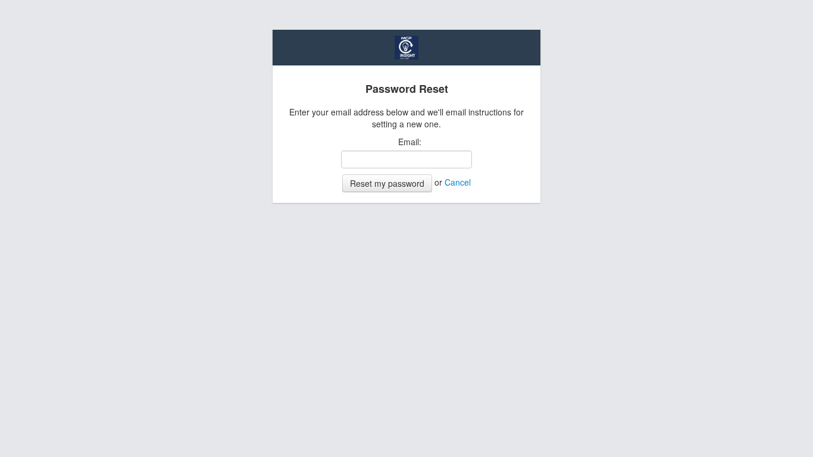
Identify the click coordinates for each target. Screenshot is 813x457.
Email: (409, 142)
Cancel (458, 182)
